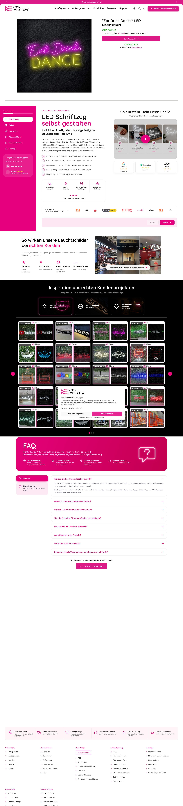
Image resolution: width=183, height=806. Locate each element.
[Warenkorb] (144, 8)
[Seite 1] (89, 433)
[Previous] (6, 2)
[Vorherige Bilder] (13, 374)
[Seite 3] (93, 433)
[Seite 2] (91, 433)
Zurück (152, 222)
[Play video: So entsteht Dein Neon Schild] (145, 139)
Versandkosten (136, 48)
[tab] (18, 119)
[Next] (177, 2)
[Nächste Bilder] (170, 374)
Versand (121, 33)
